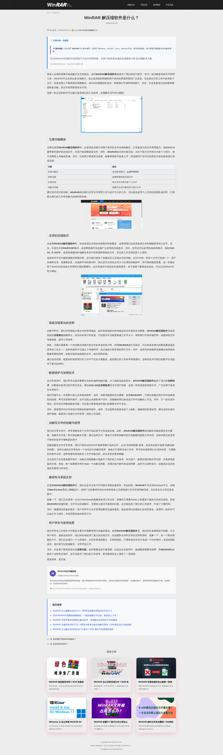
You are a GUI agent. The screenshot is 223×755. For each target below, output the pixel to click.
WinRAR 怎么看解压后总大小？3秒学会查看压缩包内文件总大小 (82, 611)
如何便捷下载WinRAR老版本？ (64, 639)
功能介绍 (130, 5)
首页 (48, 13)
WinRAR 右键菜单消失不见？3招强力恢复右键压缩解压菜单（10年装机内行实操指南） (93, 625)
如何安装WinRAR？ (60, 644)
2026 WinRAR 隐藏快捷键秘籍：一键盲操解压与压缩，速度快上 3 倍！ (85, 615)
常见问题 (169, 5)
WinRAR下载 (59, 5)
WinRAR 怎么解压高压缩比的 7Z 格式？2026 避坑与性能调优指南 (83, 629)
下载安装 (143, 5)
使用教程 (156, 5)
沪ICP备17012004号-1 (122, 746)
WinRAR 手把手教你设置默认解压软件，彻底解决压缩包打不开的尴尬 (85, 620)
